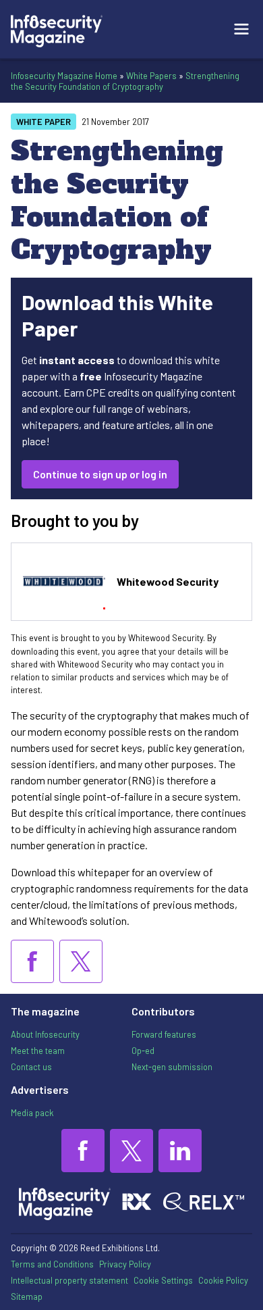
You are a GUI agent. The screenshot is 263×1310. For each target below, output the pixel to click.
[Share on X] (81, 961)
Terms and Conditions (52, 1264)
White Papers (151, 75)
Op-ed (143, 1050)
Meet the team (38, 1050)
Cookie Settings (163, 1280)
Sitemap (26, 1296)
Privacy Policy (125, 1264)
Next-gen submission (172, 1066)
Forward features (164, 1034)
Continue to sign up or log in (100, 474)
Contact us (31, 1066)
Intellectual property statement (69, 1280)
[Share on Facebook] (32, 961)
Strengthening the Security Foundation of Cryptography (125, 81)
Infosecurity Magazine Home (64, 75)
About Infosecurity (45, 1034)
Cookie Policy (223, 1280)
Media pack (32, 1112)
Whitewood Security (167, 581)
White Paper (43, 121)
